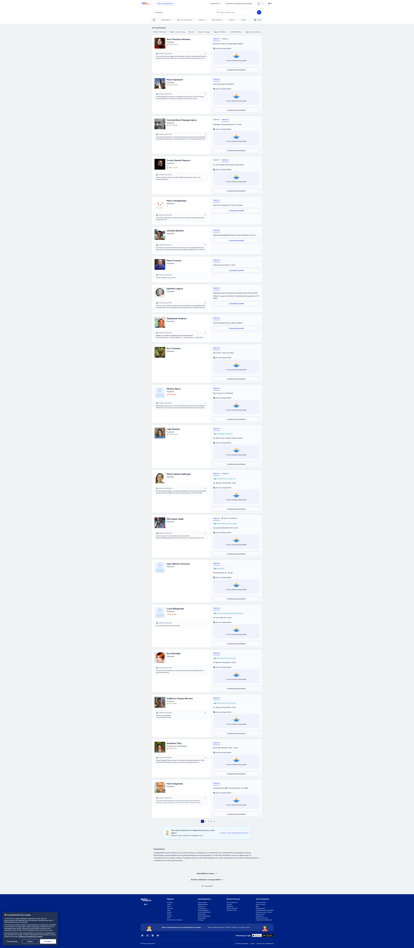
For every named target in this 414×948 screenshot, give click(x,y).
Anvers (169, 904)
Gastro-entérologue (204, 916)
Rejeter (30, 941)
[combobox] (183, 12)
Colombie (228, 927)
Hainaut (191, 32)
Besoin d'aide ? (260, 914)
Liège (168, 910)
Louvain (169, 916)
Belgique (215, 927)
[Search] (259, 12)
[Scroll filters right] (247, 20)
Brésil (248, 927)
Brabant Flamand (159, 32)
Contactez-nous (261, 902)
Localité (229, 904)
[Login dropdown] (260, 3)
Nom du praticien (232, 902)
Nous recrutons (260, 904)
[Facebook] (142, 935)
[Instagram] (147, 935)
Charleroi (170, 908)
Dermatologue (202, 902)
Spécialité (230, 906)
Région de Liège (204, 32)
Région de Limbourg (177, 32)
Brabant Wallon (236, 32)
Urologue (201, 920)
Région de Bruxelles (252, 32)
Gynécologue (202, 918)
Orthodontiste (202, 908)
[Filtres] (154, 20)
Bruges (169, 912)
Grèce (209, 927)
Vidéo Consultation (262, 918)
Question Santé (231, 910)
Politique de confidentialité (265, 943)
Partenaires (259, 916)
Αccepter (48, 941)
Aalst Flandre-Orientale (174, 920)
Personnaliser (12, 941)
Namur (169, 914)
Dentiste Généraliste (204, 912)
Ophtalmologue (203, 904)
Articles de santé (232, 908)
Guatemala (241, 927)
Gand (169, 906)
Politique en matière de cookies (30, 936)
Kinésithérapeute (203, 910)
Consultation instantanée (264, 920)
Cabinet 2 (225, 39)
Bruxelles (170, 902)
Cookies (252, 943)
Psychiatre (201, 906)
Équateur (234, 927)
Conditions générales (241, 943)
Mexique (221, 927)
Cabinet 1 (216, 39)
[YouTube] (158, 935)
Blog (257, 906)
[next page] (214, 821)
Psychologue (202, 914)
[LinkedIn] (152, 935)
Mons (168, 918)
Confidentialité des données (264, 910)
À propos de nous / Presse (264, 912)
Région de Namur (220, 32)
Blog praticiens (260, 908)
